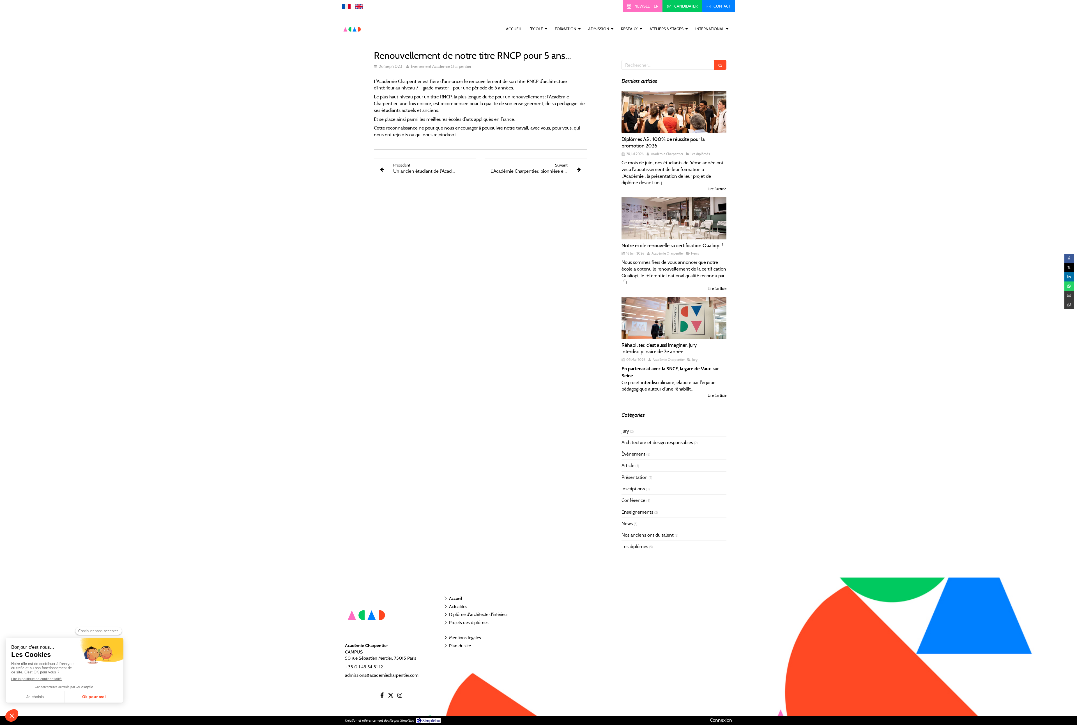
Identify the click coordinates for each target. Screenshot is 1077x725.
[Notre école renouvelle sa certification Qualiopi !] (674, 218)
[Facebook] (382, 696)
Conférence (633, 500)
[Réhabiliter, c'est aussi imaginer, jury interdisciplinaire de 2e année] (674, 318)
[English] (359, 6)
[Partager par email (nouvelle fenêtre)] (1069, 295)
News (627, 523)
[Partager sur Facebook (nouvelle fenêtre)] (1069, 258)
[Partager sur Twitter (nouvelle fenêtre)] (1069, 267)
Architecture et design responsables (657, 442)
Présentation (635, 477)
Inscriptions (633, 489)
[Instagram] (399, 696)
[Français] (346, 6)
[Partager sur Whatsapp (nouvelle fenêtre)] (1069, 286)
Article (628, 465)
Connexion (721, 720)
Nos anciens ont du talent (648, 535)
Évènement (633, 454)
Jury (625, 431)
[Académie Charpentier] (352, 38)
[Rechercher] (720, 65)
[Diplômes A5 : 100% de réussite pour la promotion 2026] (674, 112)
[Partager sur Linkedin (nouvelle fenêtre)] (1069, 276)
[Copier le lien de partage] (1069, 304)
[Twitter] (390, 696)
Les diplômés (635, 546)
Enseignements (637, 512)
